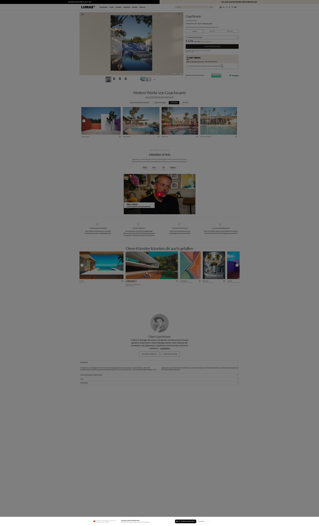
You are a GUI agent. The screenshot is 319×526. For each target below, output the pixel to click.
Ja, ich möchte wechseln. (186, 521)
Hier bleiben (201, 521)
